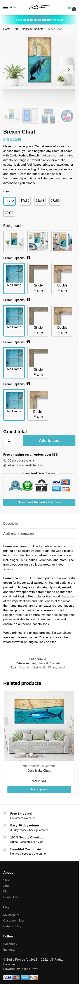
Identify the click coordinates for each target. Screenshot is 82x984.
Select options (39, 789)
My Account (11, 914)
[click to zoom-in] (39, 70)
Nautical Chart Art (32, 29)
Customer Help (13, 920)
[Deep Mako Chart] (39, 726)
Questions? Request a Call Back (39, 502)
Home (6, 29)
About (7, 885)
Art (16, 29)
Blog (6, 891)
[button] (70, 8)
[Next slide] (68, 69)
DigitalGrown (29, 968)
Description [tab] (11, 523)
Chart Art (25, 667)
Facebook (10, 944)
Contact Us (11, 897)
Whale (52, 667)
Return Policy (12, 926)
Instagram (10, 949)
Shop (6, 880)
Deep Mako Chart (39, 770)
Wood (61, 667)
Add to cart (49, 440)
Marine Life (39, 667)
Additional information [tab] (18, 533)
